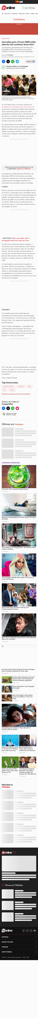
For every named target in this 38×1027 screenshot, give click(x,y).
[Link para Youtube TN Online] (34, 930)
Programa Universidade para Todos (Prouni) (18, 107)
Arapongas (14, 13)
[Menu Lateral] (2, 14)
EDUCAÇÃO (21, 386)
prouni (12, 390)
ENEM (29, 386)
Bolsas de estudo (8, 386)
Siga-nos (29, 61)
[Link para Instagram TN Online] (31, 930)
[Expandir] (35, 937)
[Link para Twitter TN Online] (27, 930)
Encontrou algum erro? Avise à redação (16, 394)
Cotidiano (19, 19)
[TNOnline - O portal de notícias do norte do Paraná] (8, 8)
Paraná (28, 13)
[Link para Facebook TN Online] (23, 930)
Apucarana (7, 13)
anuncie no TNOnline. (24, 169)
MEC (4, 390)
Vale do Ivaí (21, 13)
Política (32, 13)
